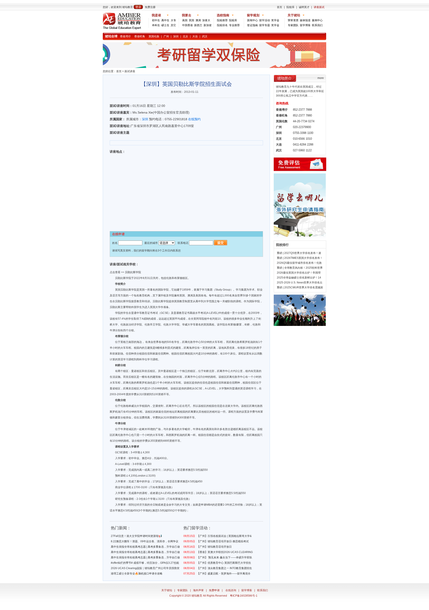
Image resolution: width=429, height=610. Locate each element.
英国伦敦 (154, 36)
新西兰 (198, 25)
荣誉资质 (293, 20)
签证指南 (252, 25)
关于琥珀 (166, 590)
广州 (166, 36)
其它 (173, 25)
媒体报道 (305, 20)
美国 (184, 20)
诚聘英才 (304, 7)
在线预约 (194, 119)
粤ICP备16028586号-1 (243, 595)
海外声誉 (198, 590)
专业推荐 (234, 25)
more (321, 78)
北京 (185, 36)
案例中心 (317, 20)
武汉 (204, 36)
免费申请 (214, 590)
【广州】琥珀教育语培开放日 (214, 546)
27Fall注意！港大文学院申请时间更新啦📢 (136, 536)
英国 (191, 20)
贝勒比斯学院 (133, 272)
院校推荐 (222, 20)
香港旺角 (139, 36)
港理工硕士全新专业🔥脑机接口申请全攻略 (136, 573)
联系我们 (317, 25)
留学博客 (305, 25)
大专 (173, 20)
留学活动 (264, 20)
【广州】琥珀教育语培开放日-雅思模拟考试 (223, 541)
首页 (279, 7)
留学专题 (264, 25)
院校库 (290, 7)
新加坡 (208, 25)
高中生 (165, 20)
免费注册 (150, 7)
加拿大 (206, 20)
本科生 (156, 25)
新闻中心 (252, 20)
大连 (195, 36)
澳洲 (198, 20)
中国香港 (187, 25)
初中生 (156, 20)
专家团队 (293, 25)
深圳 (176, 36)
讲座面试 (319, 7)
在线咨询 (230, 590)
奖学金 (275, 20)
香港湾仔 (125, 36)
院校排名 (222, 25)
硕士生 (165, 25)
